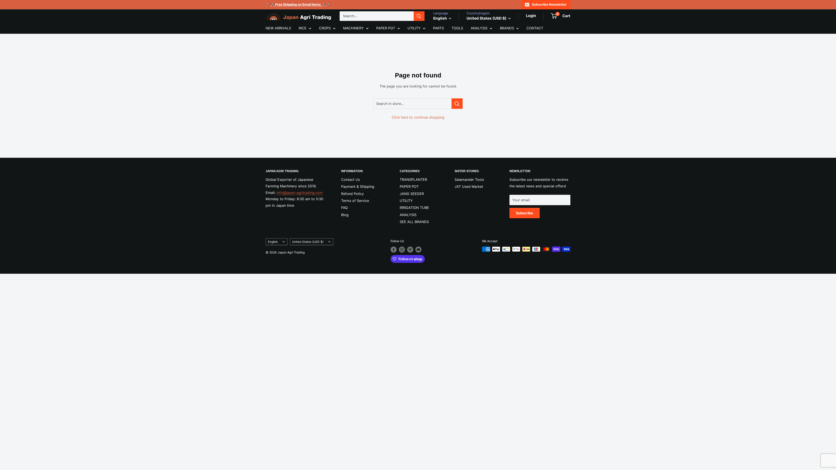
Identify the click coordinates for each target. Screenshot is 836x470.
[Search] (419, 16)
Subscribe (524, 213)
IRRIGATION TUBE (414, 207)
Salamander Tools (469, 179)
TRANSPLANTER (413, 179)
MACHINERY (353, 28)
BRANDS (507, 28)
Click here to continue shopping (418, 117)
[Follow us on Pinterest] (410, 250)
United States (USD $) (308, 241)
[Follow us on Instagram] (402, 250)
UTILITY (414, 28)
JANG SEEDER (412, 193)
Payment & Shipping (357, 186)
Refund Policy (352, 193)
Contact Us (350, 179)
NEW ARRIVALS (278, 28)
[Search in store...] (457, 103)
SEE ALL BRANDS (414, 222)
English (273, 241)
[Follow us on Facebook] (394, 250)
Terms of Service (355, 200)
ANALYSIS (479, 28)
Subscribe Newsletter (549, 4)
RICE (303, 28)
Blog (345, 215)
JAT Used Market (469, 186)
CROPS (325, 28)
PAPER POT (385, 28)
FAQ (344, 207)
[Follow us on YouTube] (418, 250)
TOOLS (457, 28)
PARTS (438, 28)
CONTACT (534, 28)
